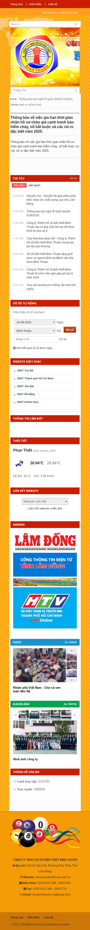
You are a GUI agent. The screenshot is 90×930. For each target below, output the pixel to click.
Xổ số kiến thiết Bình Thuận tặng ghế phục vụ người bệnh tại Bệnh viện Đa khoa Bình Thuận (50, 258)
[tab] (19, 185)
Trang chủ (16, 4)
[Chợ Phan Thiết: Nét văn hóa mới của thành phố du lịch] (71, 676)
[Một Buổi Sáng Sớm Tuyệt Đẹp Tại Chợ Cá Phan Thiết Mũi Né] (71, 660)
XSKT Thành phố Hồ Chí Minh (35, 378)
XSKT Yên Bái (25, 386)
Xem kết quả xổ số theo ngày (33, 348)
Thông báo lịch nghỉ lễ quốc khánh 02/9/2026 (47, 99)
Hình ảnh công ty (25, 759)
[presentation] (19, 185)
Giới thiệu (35, 4)
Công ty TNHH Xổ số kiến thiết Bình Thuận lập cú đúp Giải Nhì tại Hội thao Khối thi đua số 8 (50, 226)
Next (15, 99)
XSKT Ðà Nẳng (26, 394)
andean (65, 924)
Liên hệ (52, 4)
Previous (11, 99)
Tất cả (73, 178)
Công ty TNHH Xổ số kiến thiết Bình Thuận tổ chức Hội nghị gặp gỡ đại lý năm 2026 (50, 273)
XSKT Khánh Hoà (27, 402)
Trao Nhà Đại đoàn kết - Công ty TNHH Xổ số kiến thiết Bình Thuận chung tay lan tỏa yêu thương (51, 242)
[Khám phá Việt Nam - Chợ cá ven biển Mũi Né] (71, 668)
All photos (70, 704)
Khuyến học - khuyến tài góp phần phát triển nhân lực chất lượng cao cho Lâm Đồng (51, 199)
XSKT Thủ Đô (25, 370)
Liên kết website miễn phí (45, 508)
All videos (71, 642)
